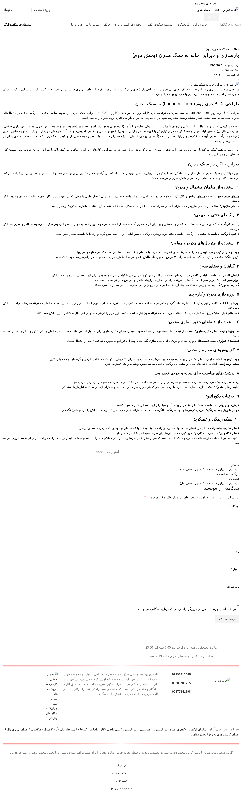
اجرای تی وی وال (17, 729)
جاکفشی (35, 729)
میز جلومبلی (67, 729)
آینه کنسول (50, 729)
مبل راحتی (113, 729)
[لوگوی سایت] (231, 9)
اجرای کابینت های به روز (224, 734)
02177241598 (181, 691)
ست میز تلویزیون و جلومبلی (157, 729)
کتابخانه (82, 729)
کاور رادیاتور (97, 729)
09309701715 (181, 683)
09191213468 (181, 674)
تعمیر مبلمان (198, 734)
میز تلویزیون (130, 729)
